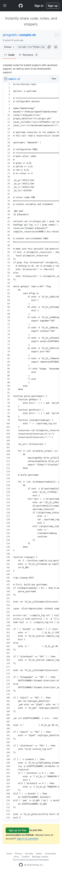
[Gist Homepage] (21, 6)
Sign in (38, 5)
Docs (16, 856)
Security (29, 853)
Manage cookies (40, 856)
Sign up (53, 5)
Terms (9, 853)
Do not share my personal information (31, 859)
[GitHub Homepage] (21, 865)
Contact (25, 856)
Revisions (30, 54)
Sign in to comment (27, 838)
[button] (49, 47)
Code (11, 54)
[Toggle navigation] (5, 5)
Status (39, 853)
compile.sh (27, 35)
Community (50, 853)
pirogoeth (10, 35)
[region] (31, 451)
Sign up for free (17, 830)
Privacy (18, 853)
